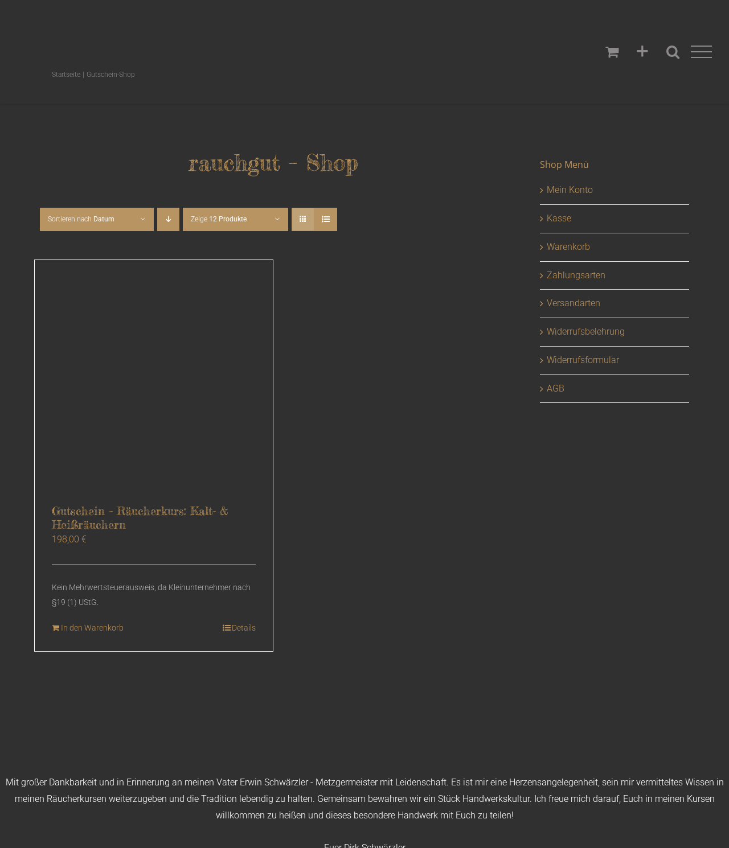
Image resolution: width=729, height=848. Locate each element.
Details (244, 627)
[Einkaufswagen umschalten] (612, 51)
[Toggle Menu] (701, 52)
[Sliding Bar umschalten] (642, 51)
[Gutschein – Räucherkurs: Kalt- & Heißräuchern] (153, 379)
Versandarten (573, 303)
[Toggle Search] (672, 51)
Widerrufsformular (583, 360)
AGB (555, 388)
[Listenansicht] (325, 219)
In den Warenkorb (92, 627)
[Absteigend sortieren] (168, 219)
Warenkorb (568, 246)
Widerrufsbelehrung (586, 331)
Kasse (559, 218)
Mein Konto (570, 189)
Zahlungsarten (576, 275)
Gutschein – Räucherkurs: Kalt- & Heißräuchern (140, 518)
